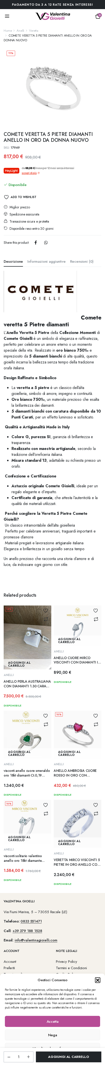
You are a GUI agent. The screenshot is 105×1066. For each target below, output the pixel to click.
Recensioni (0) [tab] (82, 261)
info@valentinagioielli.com (36, 940)
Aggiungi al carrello (68, 1056)
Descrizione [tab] (13, 261)
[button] (97, 980)
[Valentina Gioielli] (52, 16)
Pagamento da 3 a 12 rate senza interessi (52, 4)
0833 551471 (31, 921)
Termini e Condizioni (71, 968)
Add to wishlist (23, 197)
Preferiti (9, 968)
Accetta (53, 1021)
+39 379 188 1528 (27, 931)
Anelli (20, 30)
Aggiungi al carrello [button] (19, 664)
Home (8, 30)
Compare (46, 619)
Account (10, 961)
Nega (52, 1035)
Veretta (33, 30)
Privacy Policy (66, 961)
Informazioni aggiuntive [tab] (46, 261)
